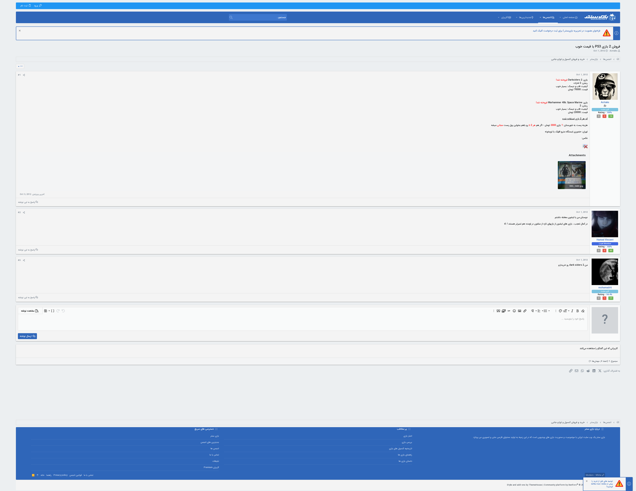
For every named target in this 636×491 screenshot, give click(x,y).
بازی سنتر (215, 436)
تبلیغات (215, 461)
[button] (560, 17)
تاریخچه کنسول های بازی (400, 448)
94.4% (609, 294)
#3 (19, 260)
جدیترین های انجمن (210, 442)
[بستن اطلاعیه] (20, 31)
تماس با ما (214, 455)
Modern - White (594, 475)
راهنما (49, 475)
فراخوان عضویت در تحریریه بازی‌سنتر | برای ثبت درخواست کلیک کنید (566, 31)
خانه (42, 475)
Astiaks (613, 51)
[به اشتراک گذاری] (24, 75)
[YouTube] (32, 485)
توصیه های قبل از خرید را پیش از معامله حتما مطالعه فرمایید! (602, 484)
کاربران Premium (211, 467)
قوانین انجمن (75, 475)
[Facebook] (47, 485)
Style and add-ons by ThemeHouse (524, 485)
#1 (19, 75)
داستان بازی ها (405, 461)
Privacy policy (60, 475)
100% (609, 112)
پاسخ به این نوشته (26, 202)
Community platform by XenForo (574, 485)
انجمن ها (215, 448)
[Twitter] (37, 485)
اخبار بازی (407, 436)
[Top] (37, 475)
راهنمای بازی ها (405, 455)
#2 (19, 212)
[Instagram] (42, 485)
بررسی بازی (407, 442)
